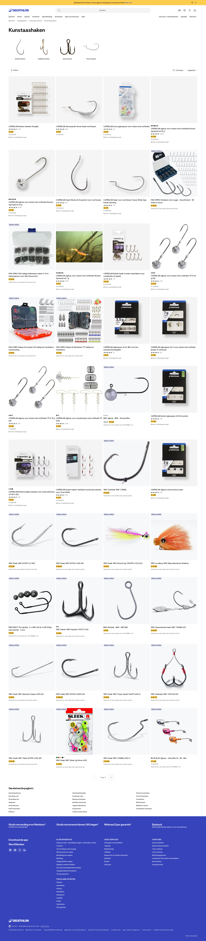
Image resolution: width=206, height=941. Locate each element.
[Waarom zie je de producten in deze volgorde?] (174, 70)
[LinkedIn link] (24, 850)
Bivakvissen (140, 802)
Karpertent (76, 808)
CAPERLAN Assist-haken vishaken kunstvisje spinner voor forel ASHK (79, 491)
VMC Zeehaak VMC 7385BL (115, 490)
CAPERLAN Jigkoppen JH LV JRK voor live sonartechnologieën (121, 348)
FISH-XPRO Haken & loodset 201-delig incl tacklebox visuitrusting (31, 348)
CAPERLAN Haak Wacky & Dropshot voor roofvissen (78, 200)
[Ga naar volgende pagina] (111, 777)
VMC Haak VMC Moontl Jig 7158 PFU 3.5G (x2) (122, 563)
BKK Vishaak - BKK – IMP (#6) (115, 627)
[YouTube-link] (15, 850)
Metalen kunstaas (79, 802)
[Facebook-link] (10, 850)
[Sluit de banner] (195, 2)
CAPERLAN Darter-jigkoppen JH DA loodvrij (169, 416)
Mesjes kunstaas (78, 799)
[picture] (32, 99)
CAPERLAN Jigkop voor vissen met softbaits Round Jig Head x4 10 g (173, 130)
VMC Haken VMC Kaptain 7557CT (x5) (72, 629)
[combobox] (192, 70)
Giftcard (192, 17)
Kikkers (11, 812)
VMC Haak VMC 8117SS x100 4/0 (70, 563)
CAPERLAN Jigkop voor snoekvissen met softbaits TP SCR (79, 419)
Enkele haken (20, 59)
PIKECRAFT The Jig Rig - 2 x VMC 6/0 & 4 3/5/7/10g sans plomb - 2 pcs (30, 628)
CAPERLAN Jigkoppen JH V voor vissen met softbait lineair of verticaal (173, 348)
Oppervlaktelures (79, 805)
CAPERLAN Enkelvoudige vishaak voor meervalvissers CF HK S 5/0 (32, 493)
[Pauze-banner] (192, 2)
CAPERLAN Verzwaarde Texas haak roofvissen (76, 126)
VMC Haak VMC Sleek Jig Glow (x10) (71, 760)
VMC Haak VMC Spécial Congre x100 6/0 (26, 694)
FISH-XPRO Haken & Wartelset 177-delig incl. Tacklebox (75, 348)
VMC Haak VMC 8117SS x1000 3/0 (70, 694)
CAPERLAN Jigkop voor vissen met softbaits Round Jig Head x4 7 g (78, 277)
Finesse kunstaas (143, 793)
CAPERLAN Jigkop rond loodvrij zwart (167, 490)
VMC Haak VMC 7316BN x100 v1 (116, 758)
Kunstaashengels (79, 793)
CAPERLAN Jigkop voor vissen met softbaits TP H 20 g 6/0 (173, 277)
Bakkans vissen (142, 805)
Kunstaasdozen (15, 793)
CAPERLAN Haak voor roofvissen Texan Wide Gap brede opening (125, 201)
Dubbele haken (44, 59)
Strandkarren (14, 799)
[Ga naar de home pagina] (19, 10)
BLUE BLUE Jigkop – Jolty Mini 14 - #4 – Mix (168, 758)
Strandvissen (14, 805)
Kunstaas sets (77, 796)
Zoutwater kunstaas (144, 808)
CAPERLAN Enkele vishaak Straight (24, 126)
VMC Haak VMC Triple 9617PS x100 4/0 (25, 758)
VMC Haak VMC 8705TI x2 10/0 (22, 563)
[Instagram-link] (19, 850)
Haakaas (12, 802)
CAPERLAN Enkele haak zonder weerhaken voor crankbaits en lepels (124, 274)
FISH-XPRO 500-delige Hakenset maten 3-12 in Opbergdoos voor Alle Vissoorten (29, 274)
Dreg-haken (67, 59)
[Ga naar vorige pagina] (95, 777)
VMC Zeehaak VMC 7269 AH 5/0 (164, 694)
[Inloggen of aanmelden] (189, 10)
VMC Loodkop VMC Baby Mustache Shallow (170, 563)
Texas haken (91, 59)
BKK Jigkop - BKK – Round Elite (116, 418)
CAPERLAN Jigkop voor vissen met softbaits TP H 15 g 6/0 (32, 419)
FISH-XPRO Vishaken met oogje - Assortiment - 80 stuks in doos (173, 201)
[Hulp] (184, 10)
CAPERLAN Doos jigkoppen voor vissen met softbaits (126, 126)
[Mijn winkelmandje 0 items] (194, 10)
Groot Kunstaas (142, 796)
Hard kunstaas (14, 808)
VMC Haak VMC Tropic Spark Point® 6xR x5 (121, 694)
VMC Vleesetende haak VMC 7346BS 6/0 (168, 627)
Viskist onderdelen (79, 812)
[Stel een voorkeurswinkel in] (179, 10)
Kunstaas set (14, 796)
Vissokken (140, 799)
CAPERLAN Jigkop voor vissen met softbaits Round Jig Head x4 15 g (31, 203)
